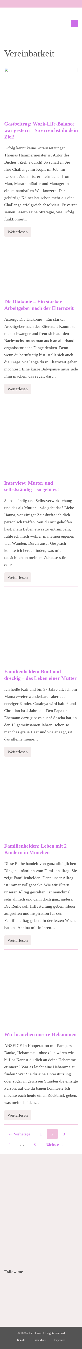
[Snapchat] (35, 1283)
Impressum (59, 1340)
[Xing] (41, 1283)
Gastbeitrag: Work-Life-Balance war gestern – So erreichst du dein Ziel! (41, 130)
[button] (65, 23)
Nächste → (54, 1144)
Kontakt (21, 1340)
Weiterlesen (19, 233)
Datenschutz (39, 1340)
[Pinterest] (18, 1283)
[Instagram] (24, 1283)
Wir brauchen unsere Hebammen (40, 1034)
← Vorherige (19, 1134)
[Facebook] (7, 1283)
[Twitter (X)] (12, 1283)
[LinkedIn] (29, 1283)
